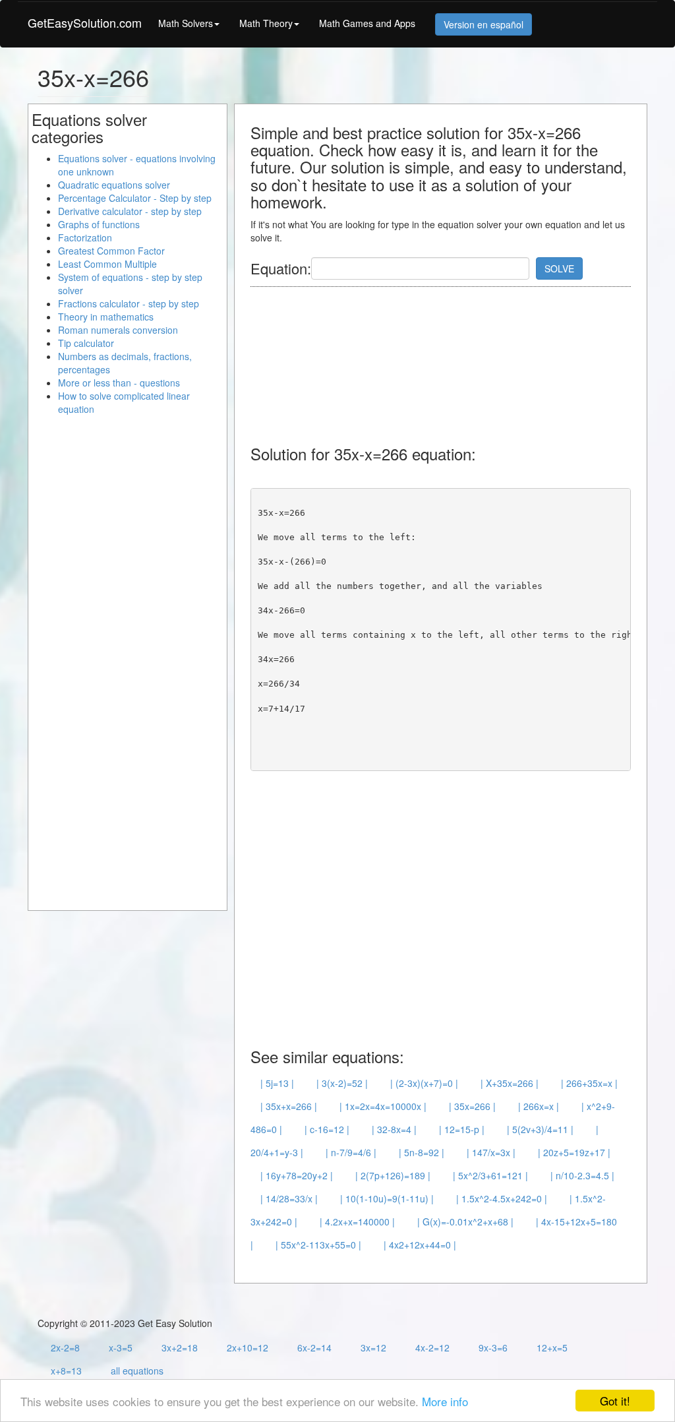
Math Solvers (185, 23)
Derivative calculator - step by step (130, 211)
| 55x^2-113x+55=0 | (318, 1244)
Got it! (615, 1400)
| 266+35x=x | (589, 1083)
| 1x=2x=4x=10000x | (382, 1106)
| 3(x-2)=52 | (342, 1083)
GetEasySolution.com (85, 22)
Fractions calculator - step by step (128, 303)
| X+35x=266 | (510, 1083)
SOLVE (559, 268)
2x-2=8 (65, 1347)
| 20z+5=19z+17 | (574, 1152)
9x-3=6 (493, 1347)
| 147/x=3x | (491, 1152)
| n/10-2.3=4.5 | (582, 1175)
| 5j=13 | (277, 1083)
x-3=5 (120, 1347)
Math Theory (266, 23)
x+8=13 (66, 1370)
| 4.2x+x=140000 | (357, 1221)
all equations (137, 1370)
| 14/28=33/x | (289, 1198)
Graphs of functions (99, 224)
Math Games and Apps (367, 23)
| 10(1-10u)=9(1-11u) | (387, 1198)
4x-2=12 (432, 1347)
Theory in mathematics (106, 316)
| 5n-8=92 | (421, 1152)
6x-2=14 (314, 1347)
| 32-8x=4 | (394, 1129)
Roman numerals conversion (118, 329)
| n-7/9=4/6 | (351, 1152)
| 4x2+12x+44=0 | (420, 1244)
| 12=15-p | (461, 1129)
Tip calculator (86, 343)
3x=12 (373, 1347)
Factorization (85, 237)
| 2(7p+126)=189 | (392, 1175)
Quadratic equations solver (114, 184)
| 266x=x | (538, 1106)
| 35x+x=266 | (288, 1106)
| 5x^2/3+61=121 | (490, 1175)
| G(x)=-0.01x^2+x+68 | (465, 1221)
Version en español (483, 24)
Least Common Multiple (107, 263)
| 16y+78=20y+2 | (296, 1175)
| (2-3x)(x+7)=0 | (424, 1083)
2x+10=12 (247, 1347)
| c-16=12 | (327, 1129)
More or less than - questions (119, 382)
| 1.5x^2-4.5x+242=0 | (501, 1198)
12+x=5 (552, 1347)
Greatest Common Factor (111, 250)
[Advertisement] (355, 359)
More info (445, 1401)
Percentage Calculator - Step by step (135, 197)
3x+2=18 (179, 1347)
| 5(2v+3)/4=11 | (540, 1129)
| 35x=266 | (472, 1106)
